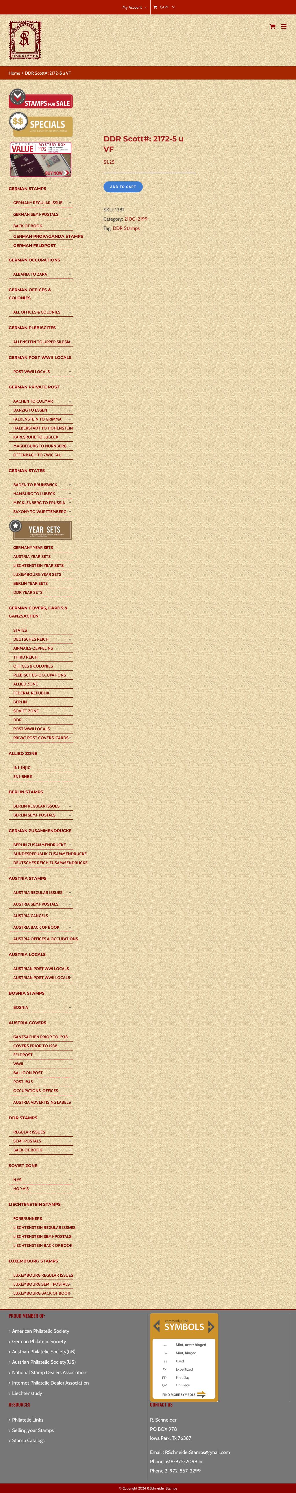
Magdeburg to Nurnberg (39, 446)
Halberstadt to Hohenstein (43, 428)
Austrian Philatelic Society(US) (44, 1362)
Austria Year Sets (32, 556)
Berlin (20, 702)
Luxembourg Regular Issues (43, 1275)
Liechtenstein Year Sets (38, 565)
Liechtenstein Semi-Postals (42, 1236)
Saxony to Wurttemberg (39, 511)
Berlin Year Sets (30, 583)
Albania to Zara (30, 274)
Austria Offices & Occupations (43, 938)
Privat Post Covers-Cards (41, 737)
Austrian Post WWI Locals (41, 968)
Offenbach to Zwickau (37, 455)
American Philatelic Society (40, 1331)
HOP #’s (21, 1188)
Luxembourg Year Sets (37, 574)
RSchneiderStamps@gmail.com (197, 1452)
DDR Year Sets (27, 592)
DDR (17, 719)
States (20, 630)
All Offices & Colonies (36, 312)
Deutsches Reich (31, 639)
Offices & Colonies (33, 666)
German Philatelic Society (39, 1341)
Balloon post (28, 1072)
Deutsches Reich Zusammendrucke (43, 862)
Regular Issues (29, 1132)
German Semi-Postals (35, 214)
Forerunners (27, 1218)
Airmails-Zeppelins (33, 648)
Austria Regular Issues (37, 892)
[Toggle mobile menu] (284, 26)
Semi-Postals (27, 1141)
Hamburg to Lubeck (34, 493)
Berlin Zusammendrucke (39, 844)
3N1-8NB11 (22, 776)
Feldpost (23, 1054)
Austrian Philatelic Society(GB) (43, 1351)
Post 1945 (23, 1081)
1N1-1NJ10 (22, 767)
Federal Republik (31, 693)
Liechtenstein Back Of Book (43, 1245)
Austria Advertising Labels (42, 1102)
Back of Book (27, 225)
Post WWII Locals (31, 371)
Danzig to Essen (30, 410)
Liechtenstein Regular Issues (43, 1227)
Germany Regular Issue (37, 202)
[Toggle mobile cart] (272, 26)
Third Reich (25, 657)
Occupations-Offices (35, 1090)
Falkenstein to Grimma (37, 419)
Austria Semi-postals (35, 904)
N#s (17, 1179)
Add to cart (123, 187)
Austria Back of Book (36, 927)
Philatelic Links (27, 1420)
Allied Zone (25, 684)
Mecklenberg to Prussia (39, 502)
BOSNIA (20, 1007)
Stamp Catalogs (28, 1440)
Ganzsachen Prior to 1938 (40, 1036)
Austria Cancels (30, 915)
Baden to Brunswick (35, 484)
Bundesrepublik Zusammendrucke (43, 853)
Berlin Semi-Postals (34, 815)
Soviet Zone (26, 711)
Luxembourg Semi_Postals (41, 1284)
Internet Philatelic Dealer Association (50, 1383)
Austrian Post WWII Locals (41, 977)
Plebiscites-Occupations (39, 675)
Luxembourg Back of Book (41, 1293)
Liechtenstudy (27, 1393)
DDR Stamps (126, 228)
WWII (18, 1063)
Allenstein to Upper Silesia (42, 341)
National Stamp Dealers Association (49, 1372)
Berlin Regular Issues (36, 806)
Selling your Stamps (33, 1430)
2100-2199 (136, 219)
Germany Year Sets (33, 547)
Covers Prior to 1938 (35, 1045)
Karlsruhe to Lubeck (35, 437)
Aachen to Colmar (33, 401)
